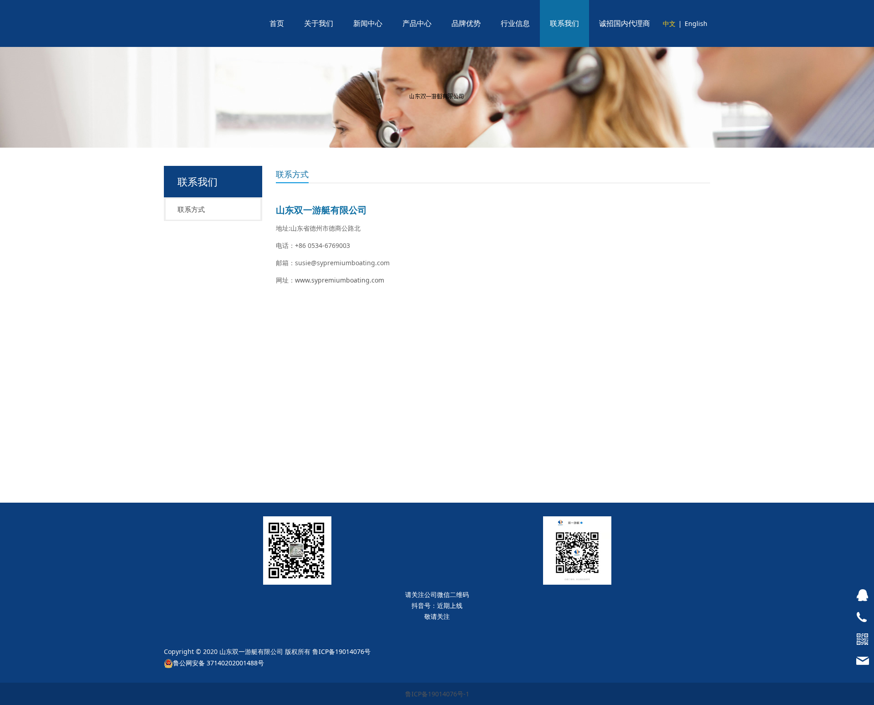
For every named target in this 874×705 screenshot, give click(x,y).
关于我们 (318, 23)
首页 (276, 23)
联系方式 (191, 209)
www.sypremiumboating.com (339, 280)
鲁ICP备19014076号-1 (437, 694)
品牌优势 (466, 23)
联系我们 (564, 23)
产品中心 (417, 23)
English (696, 23)
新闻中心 (367, 23)
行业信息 (515, 23)
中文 (669, 23)
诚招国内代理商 (624, 23)
